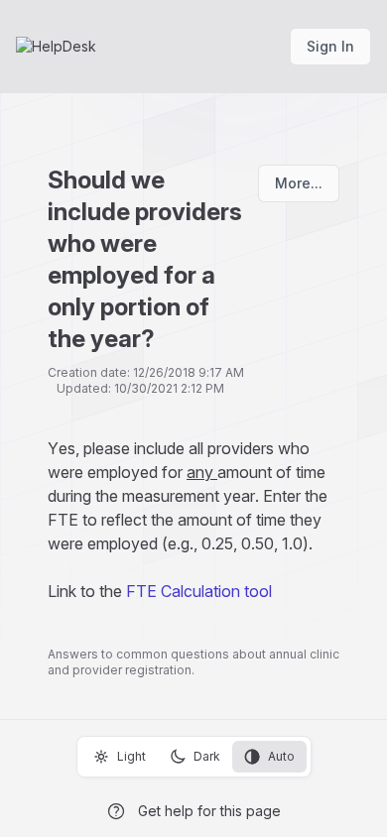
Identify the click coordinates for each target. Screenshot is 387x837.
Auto (281, 756)
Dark (207, 756)
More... (298, 183)
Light (131, 756)
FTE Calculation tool (199, 591)
